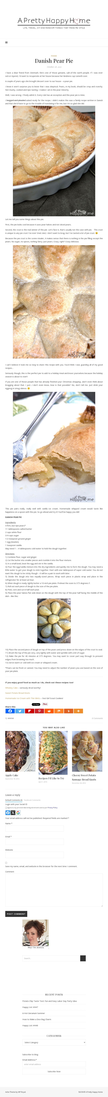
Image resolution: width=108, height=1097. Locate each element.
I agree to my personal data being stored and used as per (32, 808)
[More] (78, 711)
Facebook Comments (32, 800)
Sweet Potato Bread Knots (17, 693)
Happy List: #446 (30, 1025)
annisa (11, 718)
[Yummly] (68, 711)
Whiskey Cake (11, 687)
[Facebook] (10, 711)
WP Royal (22, 1092)
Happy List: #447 (30, 1007)
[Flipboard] (29, 711)
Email (8, 836)
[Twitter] (19, 711)
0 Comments (97, 718)
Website (9, 849)
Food (54, 56)
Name (8, 823)
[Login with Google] (18, 812)
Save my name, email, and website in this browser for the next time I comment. (41, 866)
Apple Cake (11, 775)
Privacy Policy (52, 808)
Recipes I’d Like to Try (51, 778)
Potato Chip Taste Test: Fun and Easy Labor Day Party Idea (49, 1001)
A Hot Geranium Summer (33, 1013)
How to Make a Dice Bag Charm (36, 1019)
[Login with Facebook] (8, 812)
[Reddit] (49, 711)
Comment (9, 871)
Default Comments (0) (13, 800)
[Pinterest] (39, 711)
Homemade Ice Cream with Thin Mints (22, 698)
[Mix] (58, 711)
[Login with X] (13, 812)
